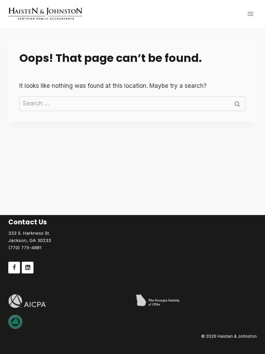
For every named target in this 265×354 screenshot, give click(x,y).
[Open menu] (250, 13)
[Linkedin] (27, 267)
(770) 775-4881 (24, 247)
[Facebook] (14, 267)
